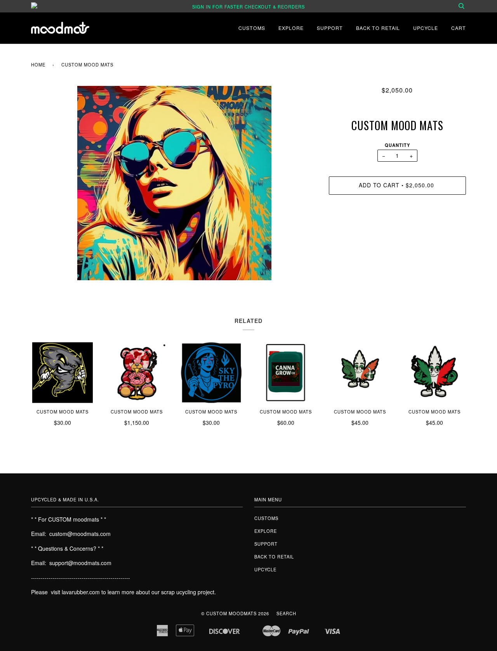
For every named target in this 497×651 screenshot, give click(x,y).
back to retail (378, 27)
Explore (291, 27)
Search (286, 613)
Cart (458, 27)
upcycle (425, 27)
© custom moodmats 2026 (235, 613)
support (330, 27)
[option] (174, 183)
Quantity (397, 145)
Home (38, 64)
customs (251, 27)
